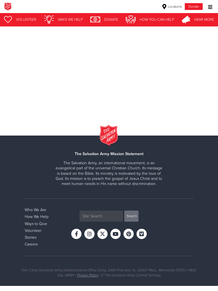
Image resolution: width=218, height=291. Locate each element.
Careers (31, 244)
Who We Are (35, 209)
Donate (193, 7)
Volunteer (33, 230)
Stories (30, 237)
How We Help (37, 216)
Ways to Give (36, 223)
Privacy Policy (87, 275)
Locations (174, 7)
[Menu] (209, 6)
